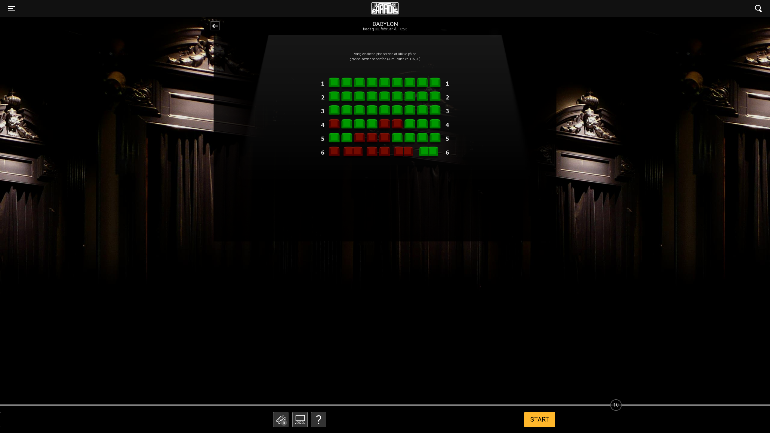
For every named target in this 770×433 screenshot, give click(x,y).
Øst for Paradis (385, 8)
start (539, 419)
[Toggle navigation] (758, 9)
